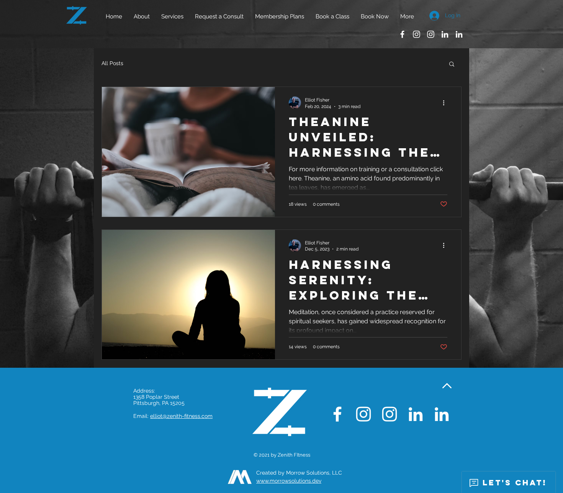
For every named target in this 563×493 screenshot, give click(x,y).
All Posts (112, 63)
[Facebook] (402, 34)
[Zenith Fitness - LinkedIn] (459, 34)
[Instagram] (430, 34)
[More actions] (446, 102)
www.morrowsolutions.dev (288, 481)
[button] (172, 16)
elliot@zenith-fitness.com (181, 416)
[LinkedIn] (445, 34)
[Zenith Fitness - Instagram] (416, 34)
